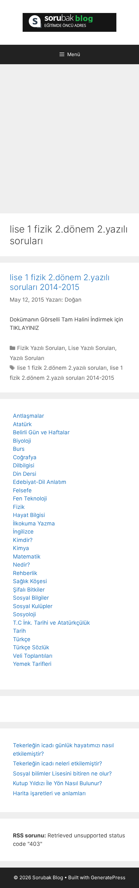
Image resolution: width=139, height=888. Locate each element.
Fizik (19, 507)
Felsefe (22, 490)
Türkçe (21, 639)
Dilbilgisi (23, 465)
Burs (19, 449)
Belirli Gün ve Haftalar (41, 432)
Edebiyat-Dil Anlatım (39, 482)
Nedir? (21, 564)
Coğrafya (25, 457)
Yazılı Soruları (27, 358)
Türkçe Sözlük (31, 647)
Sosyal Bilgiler (31, 597)
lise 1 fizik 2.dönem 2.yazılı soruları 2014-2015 (60, 282)
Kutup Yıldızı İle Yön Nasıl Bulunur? (57, 783)
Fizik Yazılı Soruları (41, 348)
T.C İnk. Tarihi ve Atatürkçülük (51, 622)
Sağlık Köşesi (30, 581)
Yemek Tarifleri (32, 664)
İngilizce (23, 531)
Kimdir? (23, 540)
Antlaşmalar (28, 416)
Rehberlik (25, 573)
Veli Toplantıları (32, 656)
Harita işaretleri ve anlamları (49, 793)
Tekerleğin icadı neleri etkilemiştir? (57, 763)
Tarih (19, 631)
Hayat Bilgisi (29, 515)
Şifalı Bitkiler (29, 589)
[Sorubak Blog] (69, 22)
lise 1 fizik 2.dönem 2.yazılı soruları (62, 368)
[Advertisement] (69, 140)
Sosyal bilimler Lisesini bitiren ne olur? (62, 773)
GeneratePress (108, 877)
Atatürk (22, 424)
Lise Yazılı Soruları (91, 348)
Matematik (26, 556)
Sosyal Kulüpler (32, 606)
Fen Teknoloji (30, 498)
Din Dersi (24, 474)
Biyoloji (22, 441)
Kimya (21, 548)
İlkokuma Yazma (34, 523)
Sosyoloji (24, 614)
